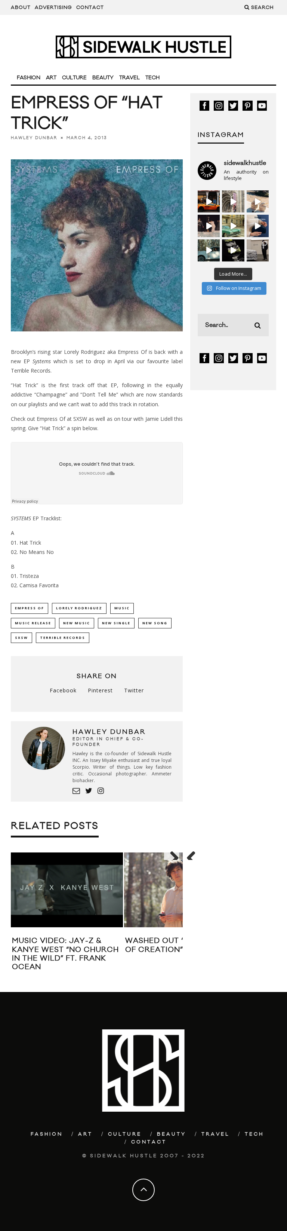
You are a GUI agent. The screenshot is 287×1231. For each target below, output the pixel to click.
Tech (152, 77)
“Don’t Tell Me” (99, 394)
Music (122, 608)
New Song (154, 623)
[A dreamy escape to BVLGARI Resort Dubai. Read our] (258, 201)
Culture (74, 77)
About (21, 7)
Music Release (33, 623)
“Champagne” (50, 394)
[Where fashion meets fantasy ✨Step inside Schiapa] (233, 201)
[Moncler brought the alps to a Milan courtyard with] (233, 226)
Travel (129, 77)
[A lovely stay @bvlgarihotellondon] (209, 201)
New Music (76, 623)
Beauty (103, 77)
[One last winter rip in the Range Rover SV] (209, 250)
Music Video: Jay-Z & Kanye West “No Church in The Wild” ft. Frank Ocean (65, 953)
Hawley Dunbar (34, 137)
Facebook (63, 690)
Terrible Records (62, 637)
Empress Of (29, 608)
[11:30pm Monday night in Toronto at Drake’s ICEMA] (209, 226)
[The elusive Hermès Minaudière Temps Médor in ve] (258, 226)
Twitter (134, 690)
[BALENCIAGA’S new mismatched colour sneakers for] (233, 250)
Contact (90, 7)
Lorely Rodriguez (79, 608)
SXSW (21, 637)
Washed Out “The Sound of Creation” (178, 945)
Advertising (53, 7)
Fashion (28, 77)
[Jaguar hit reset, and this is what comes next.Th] (258, 250)
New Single (116, 623)
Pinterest (100, 690)
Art (51, 77)
